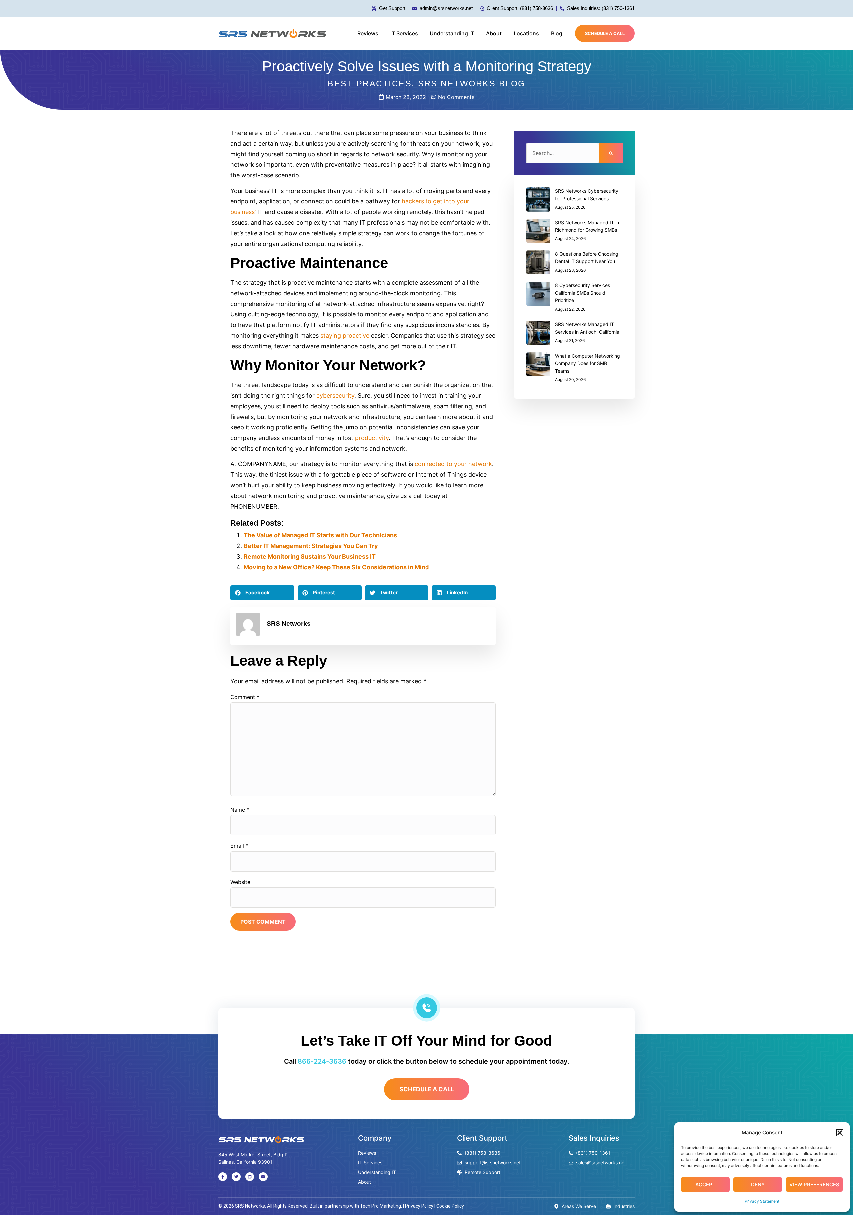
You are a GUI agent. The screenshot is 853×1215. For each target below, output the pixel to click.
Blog (556, 33)
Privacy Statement (762, 1201)
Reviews (367, 33)
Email (239, 845)
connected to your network (453, 463)
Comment (244, 697)
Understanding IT (452, 33)
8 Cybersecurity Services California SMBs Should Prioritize (582, 292)
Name (239, 809)
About (494, 33)
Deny (758, 1184)
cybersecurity (335, 395)
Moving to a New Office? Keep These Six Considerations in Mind (336, 567)
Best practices (370, 83)
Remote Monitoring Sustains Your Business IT (310, 556)
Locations (526, 33)
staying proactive (344, 335)
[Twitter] (236, 1176)
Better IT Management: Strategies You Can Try (311, 545)
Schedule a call (605, 33)
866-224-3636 (322, 1061)
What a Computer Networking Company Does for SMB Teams (587, 363)
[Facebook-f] (222, 1176)
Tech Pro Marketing (380, 1206)
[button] (839, 1132)
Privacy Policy (419, 1206)
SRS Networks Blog (471, 83)
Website (240, 882)
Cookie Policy (450, 1206)
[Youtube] (263, 1176)
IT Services (404, 33)
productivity (372, 437)
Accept (705, 1184)
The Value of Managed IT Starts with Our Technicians (320, 535)
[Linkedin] (249, 1176)
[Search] (611, 153)
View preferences (814, 1184)
